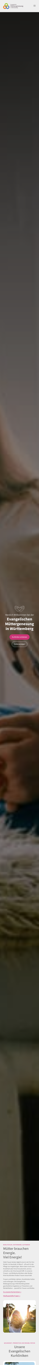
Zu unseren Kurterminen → (12, 1292)
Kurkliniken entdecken (19, 637)
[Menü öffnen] (34, 6)
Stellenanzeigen (19, 644)
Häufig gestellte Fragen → (11, 1296)
